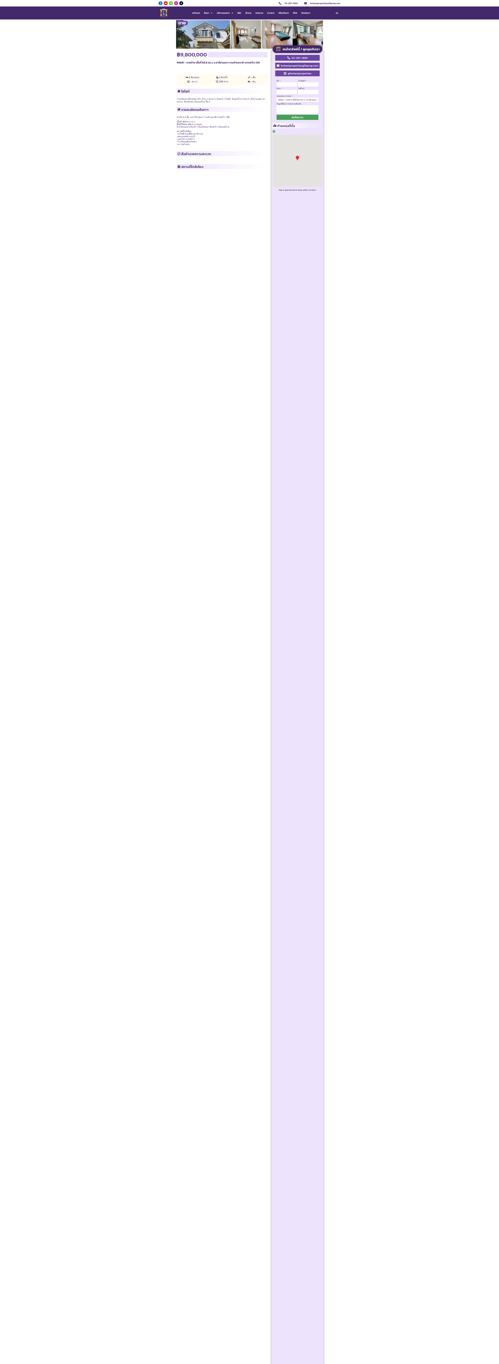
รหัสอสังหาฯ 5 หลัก (284, 96)
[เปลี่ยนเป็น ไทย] (336, 13)
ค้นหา (206, 13)
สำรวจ (248, 13)
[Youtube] (166, 3)
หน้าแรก (196, 13)
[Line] (171, 3)
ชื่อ (278, 81)
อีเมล (279, 88)
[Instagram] (176, 3)
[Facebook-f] (160, 3)
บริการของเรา (223, 13)
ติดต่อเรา (305, 13)
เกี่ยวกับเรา (283, 13)
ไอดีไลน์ (301, 88)
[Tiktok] (181, 3)
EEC (239, 13)
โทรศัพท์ (301, 81)
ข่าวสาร (270, 13)
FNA (295, 13)
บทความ (259, 13)
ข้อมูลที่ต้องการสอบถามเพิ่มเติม (289, 104)
